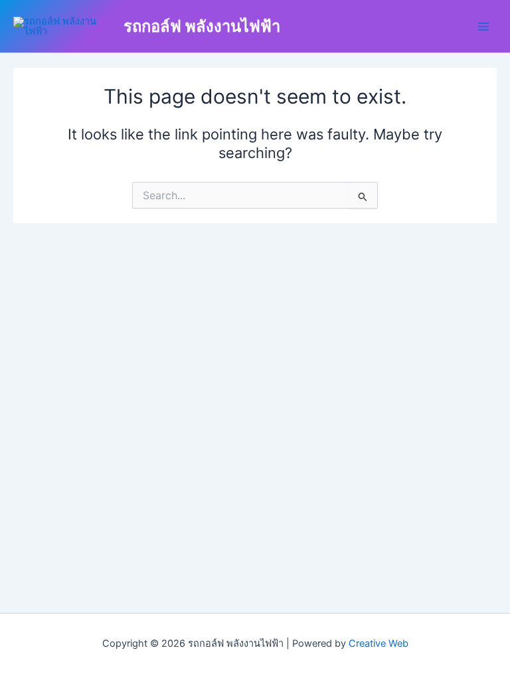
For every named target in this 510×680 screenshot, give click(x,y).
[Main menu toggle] (483, 26)
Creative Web (378, 643)
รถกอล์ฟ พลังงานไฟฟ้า (202, 26)
